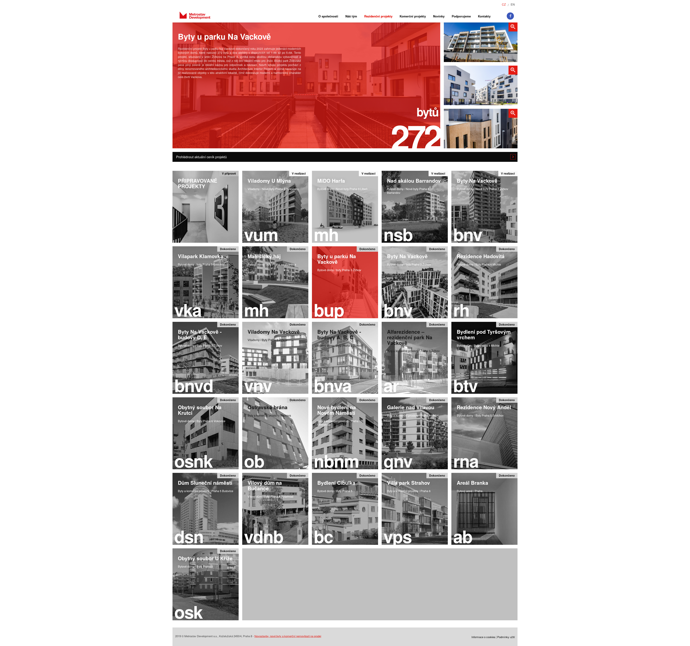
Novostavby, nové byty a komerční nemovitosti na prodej (287, 636)
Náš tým (351, 16)
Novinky (439, 16)
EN (513, 4)
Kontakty (484, 16)
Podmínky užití (506, 637)
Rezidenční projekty (378, 16)
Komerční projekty (413, 16)
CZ (504, 4)
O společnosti (328, 16)
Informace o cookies (483, 637)
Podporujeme (461, 16)
